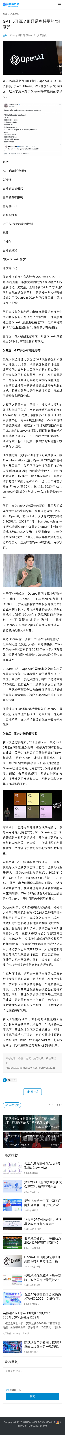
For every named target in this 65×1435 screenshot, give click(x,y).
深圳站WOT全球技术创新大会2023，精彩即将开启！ (43, 1184)
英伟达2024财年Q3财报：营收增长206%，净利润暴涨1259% (27, 1315)
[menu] (59, 4)
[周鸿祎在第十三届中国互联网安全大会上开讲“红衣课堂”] (12, 1205)
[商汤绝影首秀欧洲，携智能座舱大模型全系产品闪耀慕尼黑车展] (12, 1347)
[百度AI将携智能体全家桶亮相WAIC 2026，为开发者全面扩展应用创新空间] (12, 1298)
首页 (5, 13)
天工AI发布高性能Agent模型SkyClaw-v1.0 (42, 1165)
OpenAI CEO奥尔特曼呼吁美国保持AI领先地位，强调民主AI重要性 (42, 1259)
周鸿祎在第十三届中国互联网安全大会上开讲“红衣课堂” (42, 1203)
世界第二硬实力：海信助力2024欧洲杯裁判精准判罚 (42, 1240)
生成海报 (13, 1105)
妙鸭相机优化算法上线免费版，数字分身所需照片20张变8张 (43, 1278)
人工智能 (42, 35)
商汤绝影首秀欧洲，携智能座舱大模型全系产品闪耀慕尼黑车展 (42, 1345)
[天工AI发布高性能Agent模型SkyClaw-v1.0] (12, 1168)
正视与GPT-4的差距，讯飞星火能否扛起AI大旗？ (42, 1221)
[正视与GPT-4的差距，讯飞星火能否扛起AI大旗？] (12, 1224)
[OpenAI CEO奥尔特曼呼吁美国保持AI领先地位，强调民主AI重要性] (12, 1261)
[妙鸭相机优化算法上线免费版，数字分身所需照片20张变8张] (12, 1280)
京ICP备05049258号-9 (43, 1422)
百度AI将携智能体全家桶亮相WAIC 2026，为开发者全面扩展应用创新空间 (43, 1297)
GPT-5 (12, 1080)
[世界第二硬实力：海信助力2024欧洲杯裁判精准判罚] (12, 1242)
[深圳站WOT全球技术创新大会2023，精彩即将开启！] (12, 1186)
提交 (32, 1396)
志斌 (5, 35)
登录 (8, 1390)
